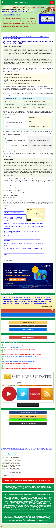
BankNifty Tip (43, 174)
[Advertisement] (28, 436)
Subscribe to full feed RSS (34, 211)
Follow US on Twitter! (33, 213)
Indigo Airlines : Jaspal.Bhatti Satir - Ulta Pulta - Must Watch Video (23, 223)
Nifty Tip (43, 92)
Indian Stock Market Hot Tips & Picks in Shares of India (28, 7)
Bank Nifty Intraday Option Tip (28, 412)
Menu (52, 2)
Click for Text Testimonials (28, 315)
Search (35, 404)
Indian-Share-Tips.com (24, 181)
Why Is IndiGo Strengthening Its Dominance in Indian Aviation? (22, 236)
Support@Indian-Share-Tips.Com (18, 11)
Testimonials (9, 475)
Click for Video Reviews (28, 311)
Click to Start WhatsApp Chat (28, 326)
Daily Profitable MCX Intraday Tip (28, 419)
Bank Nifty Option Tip (10, 15)
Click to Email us (28, 329)
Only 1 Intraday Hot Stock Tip (28, 416)
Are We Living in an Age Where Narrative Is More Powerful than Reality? (13, 218)
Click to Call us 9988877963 (28, 322)
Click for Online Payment (28, 337)
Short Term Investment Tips (28, 423)
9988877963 (5, 11)
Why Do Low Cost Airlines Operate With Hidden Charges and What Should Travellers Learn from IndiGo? (15, 212)
